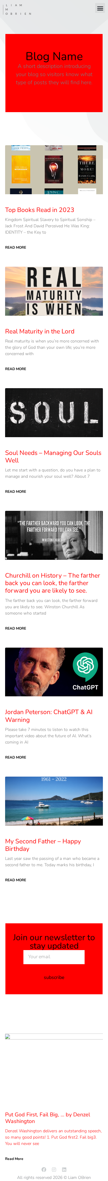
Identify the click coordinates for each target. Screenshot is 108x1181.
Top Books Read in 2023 (39, 210)
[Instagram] (54, 1169)
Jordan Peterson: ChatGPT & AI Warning (48, 716)
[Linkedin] (64, 1169)
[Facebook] (43, 1169)
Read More (15, 247)
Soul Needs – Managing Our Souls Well (53, 457)
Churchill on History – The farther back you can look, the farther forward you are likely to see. (52, 583)
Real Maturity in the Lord (39, 331)
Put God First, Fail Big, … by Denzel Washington (47, 1118)
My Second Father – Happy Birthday (43, 845)
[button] (100, 8)
